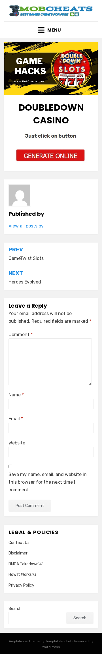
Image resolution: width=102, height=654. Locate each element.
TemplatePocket (58, 641)
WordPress (51, 647)
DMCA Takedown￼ (25, 564)
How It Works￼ (22, 574)
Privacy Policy (21, 585)
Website (16, 443)
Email (15, 418)
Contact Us (18, 542)
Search (15, 608)
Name (16, 395)
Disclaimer (17, 553)
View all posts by (26, 226)
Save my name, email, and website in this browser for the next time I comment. (47, 482)
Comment (20, 334)
